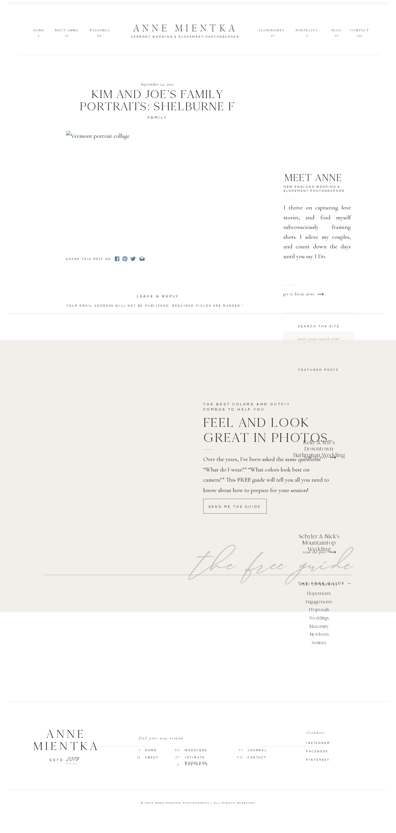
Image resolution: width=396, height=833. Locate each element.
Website (76, 379)
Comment (79, 314)
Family (157, 118)
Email (75, 367)
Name (74, 354)
